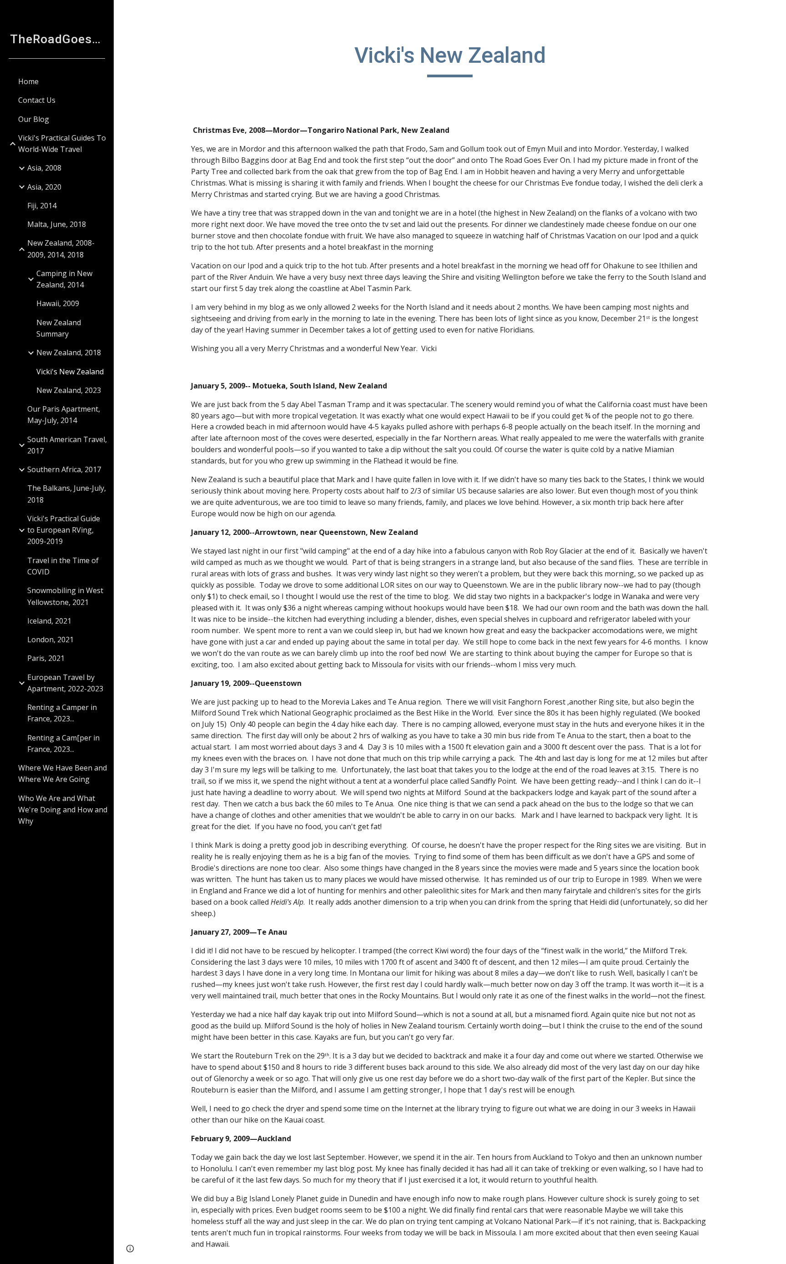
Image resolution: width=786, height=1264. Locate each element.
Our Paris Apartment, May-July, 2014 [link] (63, 414)
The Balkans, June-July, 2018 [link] (66, 493)
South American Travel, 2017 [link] (67, 445)
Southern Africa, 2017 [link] (64, 469)
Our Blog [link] (33, 119)
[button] (775, 13)
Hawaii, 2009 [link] (57, 303)
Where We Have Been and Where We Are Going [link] (62, 773)
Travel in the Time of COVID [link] (63, 566)
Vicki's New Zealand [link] (70, 372)
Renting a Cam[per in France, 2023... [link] (63, 743)
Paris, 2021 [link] (46, 658)
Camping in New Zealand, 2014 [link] (64, 279)
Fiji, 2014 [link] (41, 206)
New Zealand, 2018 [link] (68, 352)
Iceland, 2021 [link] (49, 621)
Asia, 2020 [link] (44, 187)
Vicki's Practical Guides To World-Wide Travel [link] (62, 143)
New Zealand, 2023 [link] (68, 390)
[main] (449, 59)
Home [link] (28, 81)
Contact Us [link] (36, 100)
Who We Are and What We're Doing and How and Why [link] (62, 809)
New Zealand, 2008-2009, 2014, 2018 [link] (61, 248)
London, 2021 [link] (50, 640)
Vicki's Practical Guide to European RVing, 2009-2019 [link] (63, 530)
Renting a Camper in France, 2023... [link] (62, 713)
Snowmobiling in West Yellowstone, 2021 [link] (65, 596)
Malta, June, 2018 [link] (56, 224)
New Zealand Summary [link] (58, 328)
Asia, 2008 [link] (44, 168)
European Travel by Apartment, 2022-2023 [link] (65, 683)
